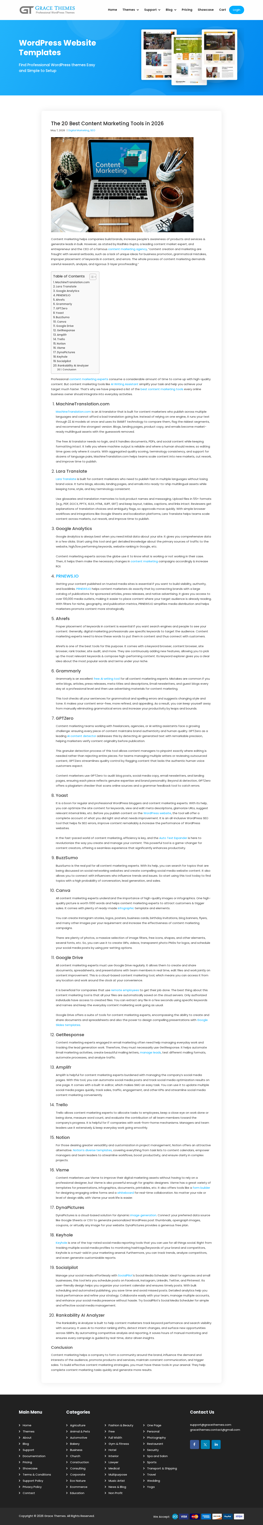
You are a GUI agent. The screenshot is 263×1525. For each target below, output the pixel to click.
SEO (92, 130)
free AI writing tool (107, 679)
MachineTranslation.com (72, 282)
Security (153, 1450)
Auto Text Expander (173, 838)
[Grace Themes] (47, 11)
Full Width (115, 1438)
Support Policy (33, 1481)
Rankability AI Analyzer (73, 365)
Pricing (187, 10)
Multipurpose (118, 1474)
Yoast (60, 313)
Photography (156, 1438)
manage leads (150, 1052)
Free (112, 1431)
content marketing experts (88, 379)
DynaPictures (66, 352)
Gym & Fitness (119, 1444)
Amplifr (62, 335)
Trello (61, 339)
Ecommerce (78, 1487)
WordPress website (157, 813)
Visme (61, 348)
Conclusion (69, 369)
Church (75, 1456)
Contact (29, 1493)
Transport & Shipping (162, 1468)
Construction (79, 1462)
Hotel (112, 1450)
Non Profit (116, 1493)
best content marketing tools (162, 389)
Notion (61, 344)
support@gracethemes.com (210, 1425)
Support (150, 10)
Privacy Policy (32, 1487)
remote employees (125, 990)
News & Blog (117, 1487)
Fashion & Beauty (121, 1425)
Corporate (77, 1474)
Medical (114, 1468)
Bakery (75, 1444)
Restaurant (155, 1444)
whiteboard (125, 1193)
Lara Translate (66, 286)
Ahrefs (60, 300)
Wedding (153, 1481)
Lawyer (113, 1462)
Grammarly (64, 304)
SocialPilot (125, 1275)
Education (77, 1493)
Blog (169, 10)
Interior (114, 1456)
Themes (128, 10)
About (27, 1438)
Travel (151, 1474)
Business (76, 1450)
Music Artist (117, 1481)
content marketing (144, 561)
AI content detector (81, 736)
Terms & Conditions (37, 1474)
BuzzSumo (63, 317)
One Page (154, 1425)
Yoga (151, 1487)
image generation (143, 1215)
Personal (153, 1431)
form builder (201, 1188)
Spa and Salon (157, 1456)
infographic (126, 908)
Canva (61, 322)
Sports (152, 1462)
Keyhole (62, 357)
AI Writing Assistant (124, 384)
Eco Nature (78, 1481)
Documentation (34, 1456)
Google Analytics (67, 291)
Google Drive (65, 326)
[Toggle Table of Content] (91, 277)
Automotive (78, 1438)
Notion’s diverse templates (92, 1150)
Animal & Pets (80, 1431)
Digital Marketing (78, 130)
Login (236, 10)
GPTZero (61, 308)
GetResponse (66, 330)
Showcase (206, 10)
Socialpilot (64, 361)
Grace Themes (55, 1516)
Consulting (77, 1468)
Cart (222, 10)
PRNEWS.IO (63, 295)
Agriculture (77, 1425)
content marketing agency (127, 249)
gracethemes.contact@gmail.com (215, 1430)
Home (112, 10)
